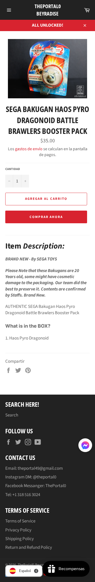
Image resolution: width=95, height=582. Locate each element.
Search (11, 415)
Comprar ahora (46, 217)
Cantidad (12, 169)
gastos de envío (28, 149)
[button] (85, 446)
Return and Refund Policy (28, 547)
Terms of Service (20, 521)
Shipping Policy (19, 539)
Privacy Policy (18, 530)
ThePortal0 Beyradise (48, 10)
